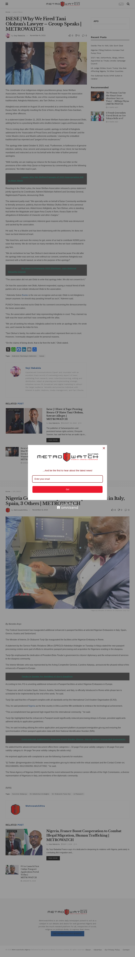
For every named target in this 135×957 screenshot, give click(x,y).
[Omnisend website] (67, 506)
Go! (67, 489)
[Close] (104, 448)
